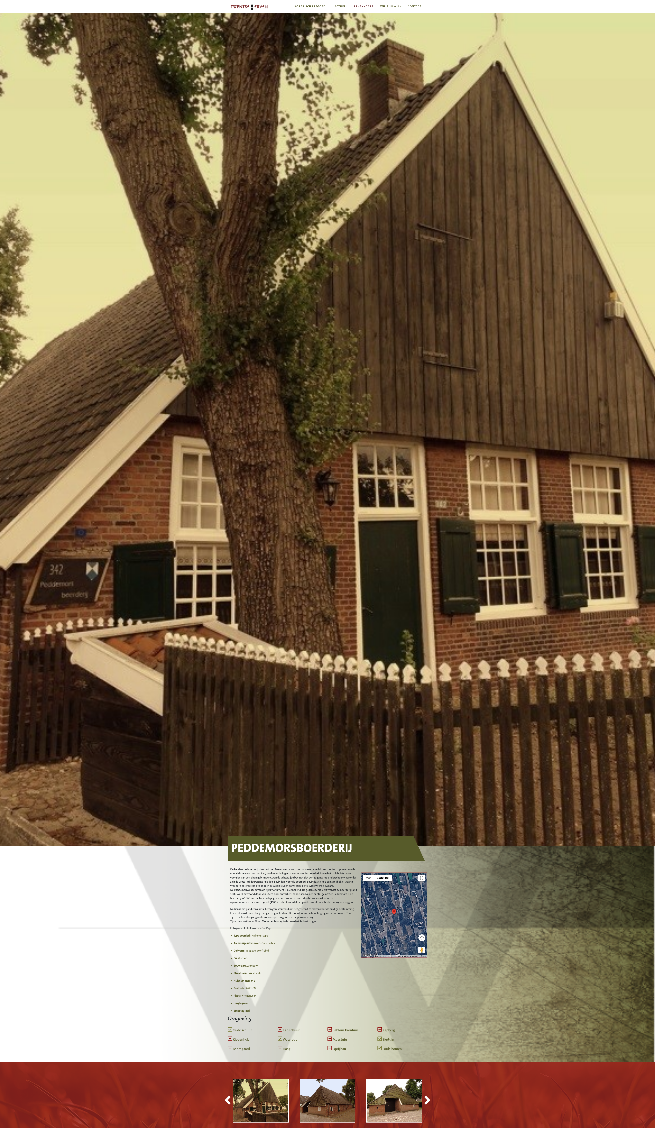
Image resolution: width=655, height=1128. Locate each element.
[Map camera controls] (421, 937)
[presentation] (227, 1101)
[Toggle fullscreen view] (421, 878)
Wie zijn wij (389, 6)
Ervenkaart (363, 6)
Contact (414, 6)
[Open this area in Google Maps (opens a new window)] (367, 955)
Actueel (340, 6)
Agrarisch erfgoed (310, 6)
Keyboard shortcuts (382, 956)
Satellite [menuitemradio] (383, 878)
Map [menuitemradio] (369, 878)
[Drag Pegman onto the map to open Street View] (421, 950)
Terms (423, 956)
